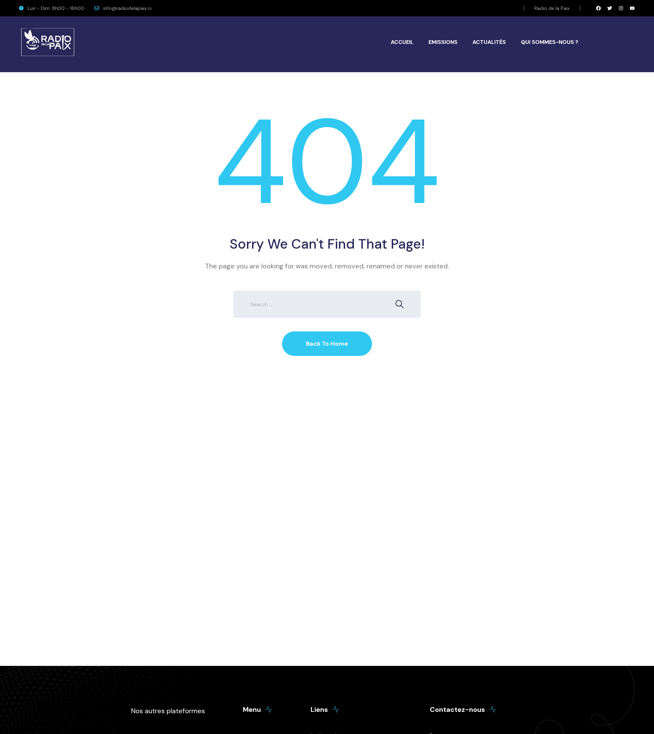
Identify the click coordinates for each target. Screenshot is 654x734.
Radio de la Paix (552, 8)
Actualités (489, 42)
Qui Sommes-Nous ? (549, 42)
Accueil (402, 42)
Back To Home (327, 344)
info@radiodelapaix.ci (127, 8)
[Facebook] (598, 8)
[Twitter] (609, 8)
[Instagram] (621, 8)
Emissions (443, 42)
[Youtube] (632, 8)
